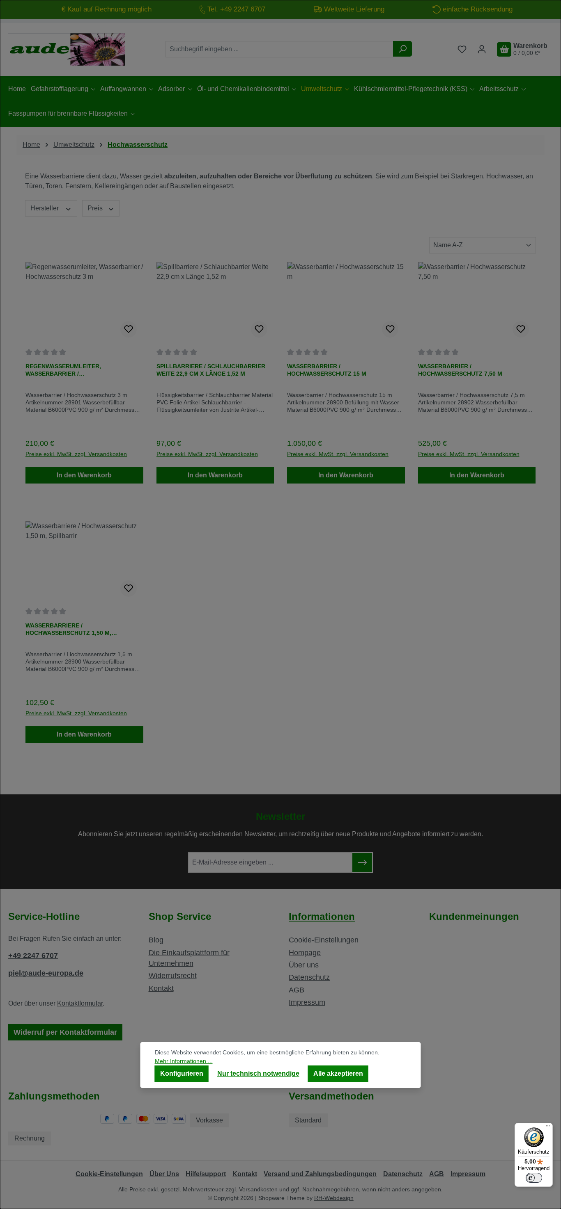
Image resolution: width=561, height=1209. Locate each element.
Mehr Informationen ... (184, 1061)
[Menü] (548, 1128)
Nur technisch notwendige (258, 1073)
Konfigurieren (181, 1073)
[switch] (534, 1178)
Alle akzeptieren (338, 1073)
